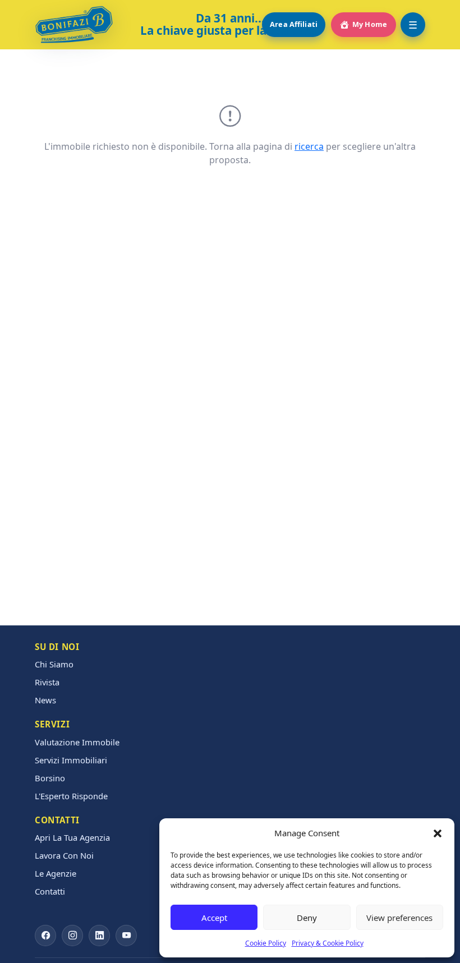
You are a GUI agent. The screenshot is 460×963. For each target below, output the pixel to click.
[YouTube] (126, 935)
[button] (437, 832)
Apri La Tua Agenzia (72, 837)
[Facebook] (45, 935)
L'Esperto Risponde (71, 796)
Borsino (50, 778)
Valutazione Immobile (77, 742)
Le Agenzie (55, 873)
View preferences (399, 917)
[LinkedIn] (99, 935)
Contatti (50, 891)
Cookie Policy (265, 943)
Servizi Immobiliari (71, 760)
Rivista (47, 682)
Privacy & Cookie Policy (328, 943)
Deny (307, 917)
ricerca (309, 146)
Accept (214, 917)
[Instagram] (72, 935)
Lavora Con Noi (64, 855)
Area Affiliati (294, 24)
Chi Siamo (54, 664)
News (45, 700)
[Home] (74, 25)
